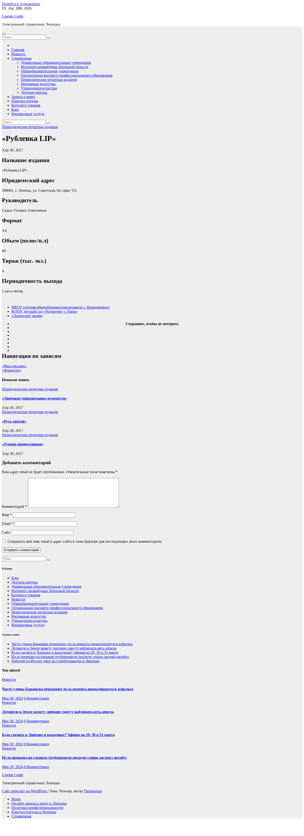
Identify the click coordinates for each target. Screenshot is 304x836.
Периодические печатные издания (49, 80)
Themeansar (93, 791)
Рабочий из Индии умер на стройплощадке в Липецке (55, 661)
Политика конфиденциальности (37, 808)
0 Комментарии (36, 698)
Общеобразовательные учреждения (49, 71)
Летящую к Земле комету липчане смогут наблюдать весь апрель (63, 648)
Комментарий (14, 506)
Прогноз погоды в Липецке (33, 812)
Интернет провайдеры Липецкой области (54, 67)
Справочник (21, 58)
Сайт (6, 532)
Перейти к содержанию (21, 4)
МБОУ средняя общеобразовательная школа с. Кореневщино (60, 307)
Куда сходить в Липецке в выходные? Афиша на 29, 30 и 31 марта (64, 652)
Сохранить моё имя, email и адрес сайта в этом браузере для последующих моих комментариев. (85, 541)
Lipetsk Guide (12, 16)
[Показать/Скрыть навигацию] (4, 33)
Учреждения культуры (39, 88)
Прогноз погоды (24, 101)
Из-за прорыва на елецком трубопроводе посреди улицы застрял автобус (70, 657)
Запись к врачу (23, 97)
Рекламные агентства (38, 84)
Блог (15, 109)
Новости (18, 54)
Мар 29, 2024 (12, 767)
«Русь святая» (14, 421)
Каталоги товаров (25, 105)
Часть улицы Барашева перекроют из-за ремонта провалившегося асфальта (72, 644)
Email (8, 524)
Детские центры (34, 92)
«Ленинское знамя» (27, 316)
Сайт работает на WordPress (25, 791)
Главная (17, 50)
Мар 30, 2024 (12, 698)
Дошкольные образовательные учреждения (56, 63)
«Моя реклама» (14, 366)
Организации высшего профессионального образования (66, 75)
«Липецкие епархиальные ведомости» (34, 398)
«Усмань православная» (22, 444)
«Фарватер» (11, 370)
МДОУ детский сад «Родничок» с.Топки (44, 311)
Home (16, 799)
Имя (7, 515)
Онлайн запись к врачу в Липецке (39, 803)
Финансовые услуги (27, 114)
